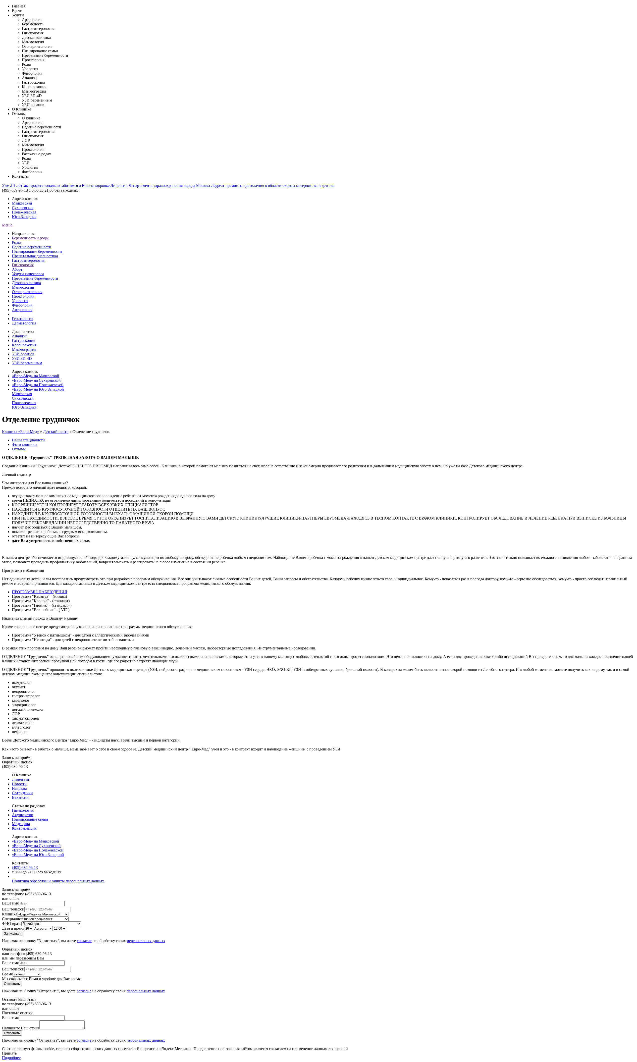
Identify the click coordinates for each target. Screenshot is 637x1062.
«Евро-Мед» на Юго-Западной (38, 389)
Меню (7, 225)
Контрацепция (24, 828)
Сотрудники (22, 793)
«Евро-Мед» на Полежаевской (37, 385)
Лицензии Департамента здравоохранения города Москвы (160, 185)
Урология (20, 301)
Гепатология (22, 319)
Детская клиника (26, 283)
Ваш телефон (13, 909)
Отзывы (19, 113)
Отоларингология (27, 292)
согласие (84, 941)
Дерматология (24, 323)
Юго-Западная (24, 216)
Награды (19, 788)
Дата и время (13, 928)
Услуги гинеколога (28, 274)
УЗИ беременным (27, 363)
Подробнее (11, 1058)
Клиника (9, 914)
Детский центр (55, 431)
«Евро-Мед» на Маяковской (35, 376)
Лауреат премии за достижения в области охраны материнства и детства (272, 185)
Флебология (22, 305)
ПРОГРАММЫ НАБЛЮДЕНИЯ (39, 592)
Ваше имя (10, 903)
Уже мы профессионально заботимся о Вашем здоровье (56, 185)
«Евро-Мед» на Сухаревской (36, 380)
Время (7, 974)
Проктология (23, 296)
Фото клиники (24, 444)
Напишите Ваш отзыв (20, 1028)
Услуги (18, 15)
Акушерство (22, 815)
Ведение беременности (31, 247)
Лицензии (20, 779)
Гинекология (23, 265)
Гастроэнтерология (28, 260)
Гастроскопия (23, 340)
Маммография (24, 349)
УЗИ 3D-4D (22, 358)
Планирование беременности (37, 251)
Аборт (17, 269)
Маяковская (22, 203)
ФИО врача (11, 923)
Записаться (12, 933)
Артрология (22, 310)
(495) (25, 867)
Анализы (19, 336)
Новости (19, 784)
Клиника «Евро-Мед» (20, 431)
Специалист (12, 919)
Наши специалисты (28, 440)
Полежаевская (24, 212)
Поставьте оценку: (17, 1013)
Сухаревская (22, 208)
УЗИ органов (23, 354)
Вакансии (20, 797)
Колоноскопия (24, 345)
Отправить (12, 984)
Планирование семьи (30, 819)
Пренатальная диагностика (35, 256)
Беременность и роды (30, 238)
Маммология (23, 287)
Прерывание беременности (35, 278)
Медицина (21, 824)
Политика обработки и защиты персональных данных (58, 881)
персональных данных (146, 941)
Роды (16, 242)
